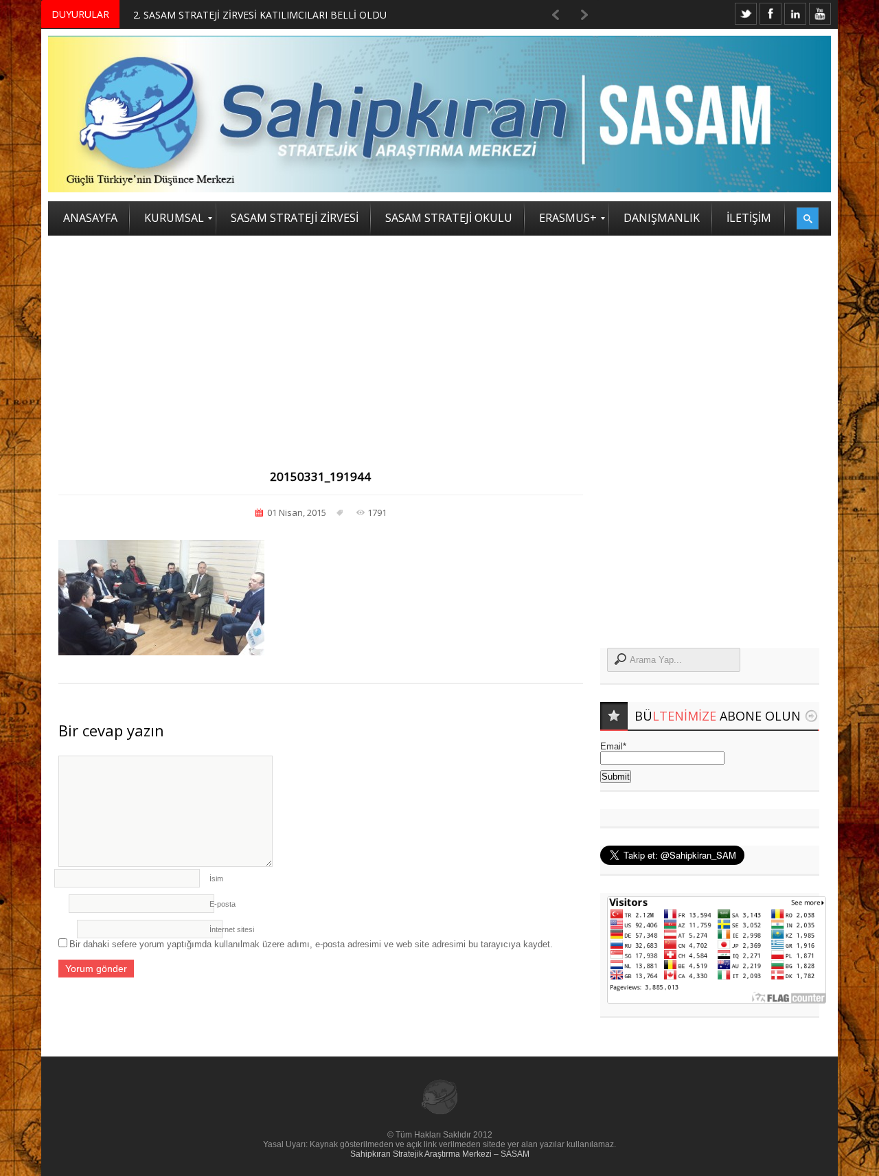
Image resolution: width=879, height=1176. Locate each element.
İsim (216, 878)
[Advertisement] (439, 338)
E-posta (222, 904)
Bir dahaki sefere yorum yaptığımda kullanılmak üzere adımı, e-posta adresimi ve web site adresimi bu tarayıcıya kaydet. (311, 944)
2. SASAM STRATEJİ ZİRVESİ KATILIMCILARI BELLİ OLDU (260, 14)
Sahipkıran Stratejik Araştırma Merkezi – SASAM (439, 1154)
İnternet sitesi (231, 929)
